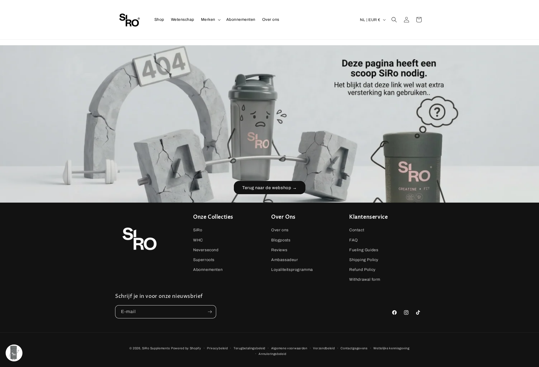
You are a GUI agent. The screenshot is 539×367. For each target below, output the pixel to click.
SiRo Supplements (156, 348)
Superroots (203, 260)
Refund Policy (362, 270)
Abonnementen (208, 270)
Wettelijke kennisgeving (391, 348)
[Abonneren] (210, 311)
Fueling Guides (363, 250)
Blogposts (280, 240)
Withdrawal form (364, 280)
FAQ (353, 240)
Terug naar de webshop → (269, 187)
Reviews (279, 250)
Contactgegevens (354, 348)
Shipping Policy (363, 260)
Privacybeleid (217, 348)
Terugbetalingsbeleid (249, 348)
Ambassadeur (284, 260)
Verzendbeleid (324, 348)
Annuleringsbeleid (272, 353)
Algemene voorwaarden (289, 348)
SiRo (197, 230)
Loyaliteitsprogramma (292, 270)
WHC (198, 240)
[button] (210, 20)
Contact (356, 230)
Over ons (280, 230)
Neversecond (206, 250)
